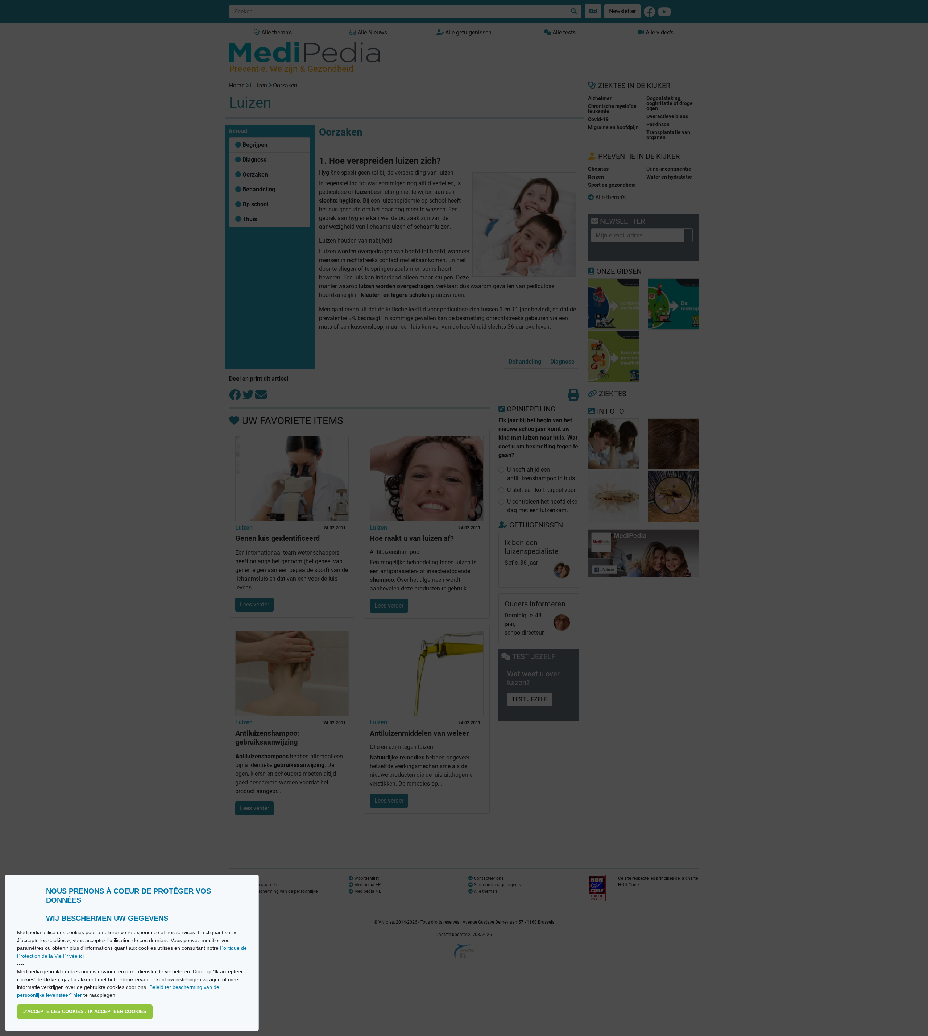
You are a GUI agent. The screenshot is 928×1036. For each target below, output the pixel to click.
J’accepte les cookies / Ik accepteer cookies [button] (84, 1011)
